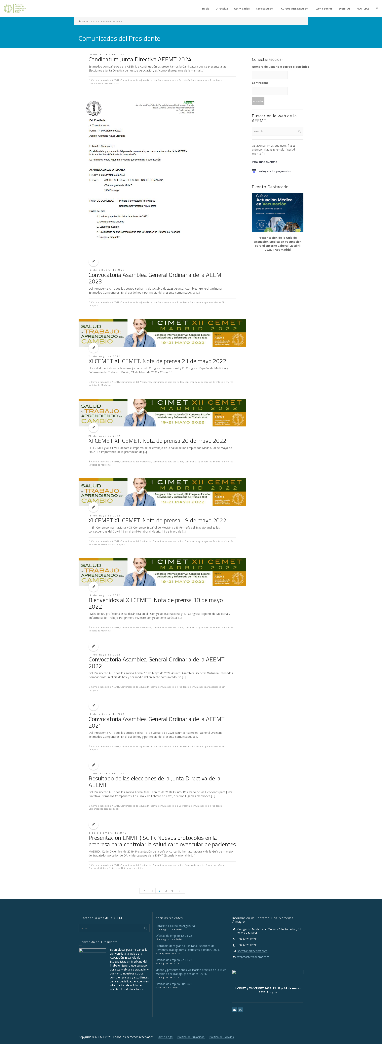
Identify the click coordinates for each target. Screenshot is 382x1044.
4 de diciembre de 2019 (108, 832)
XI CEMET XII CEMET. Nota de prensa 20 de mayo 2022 (157, 440)
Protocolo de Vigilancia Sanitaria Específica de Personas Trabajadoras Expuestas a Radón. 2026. (188, 948)
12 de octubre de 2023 (107, 269)
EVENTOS (345, 8)
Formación (211, 865)
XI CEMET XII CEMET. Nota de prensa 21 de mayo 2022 (157, 360)
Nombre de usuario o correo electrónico (277, 67)
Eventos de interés (223, 381)
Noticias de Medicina (100, 385)
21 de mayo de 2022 (104, 356)
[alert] (277, 171)
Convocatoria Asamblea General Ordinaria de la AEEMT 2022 (157, 662)
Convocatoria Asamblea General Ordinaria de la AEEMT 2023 (157, 278)
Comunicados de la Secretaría (174, 80)
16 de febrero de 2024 (107, 54)
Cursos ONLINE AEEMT (295, 8)
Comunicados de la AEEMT (105, 80)
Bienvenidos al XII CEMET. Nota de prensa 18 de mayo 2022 (156, 603)
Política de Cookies (221, 1037)
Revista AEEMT (265, 8)
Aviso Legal (165, 1037)
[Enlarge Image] (139, 178)
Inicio (206, 8)
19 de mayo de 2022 (104, 515)
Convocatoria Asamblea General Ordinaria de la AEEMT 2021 (157, 722)
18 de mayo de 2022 (104, 595)
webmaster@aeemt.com (253, 957)
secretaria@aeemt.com (252, 951)
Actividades (242, 8)
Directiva (222, 8)
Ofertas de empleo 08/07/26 (174, 984)
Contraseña (260, 83)
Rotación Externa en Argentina (175, 926)
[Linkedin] (240, 1009)
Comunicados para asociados (104, 83)
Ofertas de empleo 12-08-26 (174, 936)
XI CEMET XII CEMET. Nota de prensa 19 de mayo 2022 (157, 520)
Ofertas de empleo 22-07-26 (174, 960)
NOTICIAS (363, 8)
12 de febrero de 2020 (107, 773)
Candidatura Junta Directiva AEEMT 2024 (140, 59)
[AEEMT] (16, 8)
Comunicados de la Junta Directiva (138, 80)
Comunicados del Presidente (206, 80)
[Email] (234, 1009)
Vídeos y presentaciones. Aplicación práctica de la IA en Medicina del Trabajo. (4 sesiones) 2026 (191, 972)
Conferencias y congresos (198, 381)
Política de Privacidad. (191, 1037)
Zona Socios (324, 8)
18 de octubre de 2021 (107, 713)
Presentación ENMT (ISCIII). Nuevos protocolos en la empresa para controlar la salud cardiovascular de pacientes (162, 841)
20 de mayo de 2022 (104, 435)
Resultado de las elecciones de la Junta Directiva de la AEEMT (154, 781)
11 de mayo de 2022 (104, 654)
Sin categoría (119, 544)
